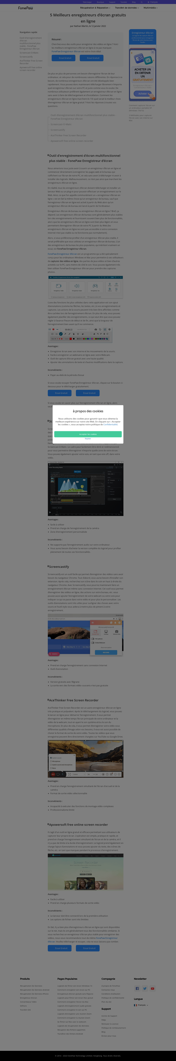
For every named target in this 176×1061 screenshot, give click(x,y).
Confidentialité (110, 424)
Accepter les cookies (88, 434)
